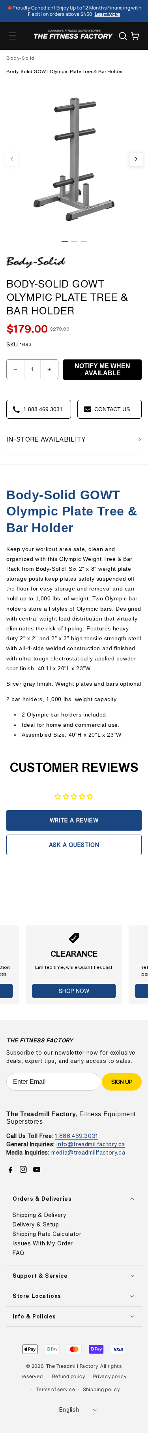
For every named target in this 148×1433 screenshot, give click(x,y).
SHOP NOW (74, 991)
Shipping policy (101, 1389)
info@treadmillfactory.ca (90, 1144)
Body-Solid (20, 58)
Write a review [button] (74, 820)
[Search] (122, 36)
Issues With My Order (43, 1243)
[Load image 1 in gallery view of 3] (65, 241)
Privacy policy (110, 1376)
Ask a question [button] (74, 845)
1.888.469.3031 (76, 1136)
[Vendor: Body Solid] (36, 268)
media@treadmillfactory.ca (88, 1152)
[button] (13, 36)
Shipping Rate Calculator (47, 1234)
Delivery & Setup (36, 1224)
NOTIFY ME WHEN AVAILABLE (102, 369)
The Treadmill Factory (72, 1366)
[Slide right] (136, 159)
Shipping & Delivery (39, 1215)
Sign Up (121, 1081)
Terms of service (55, 1389)
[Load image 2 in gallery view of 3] (74, 241)
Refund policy (68, 1376)
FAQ (18, 1253)
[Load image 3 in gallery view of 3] (84, 241)
